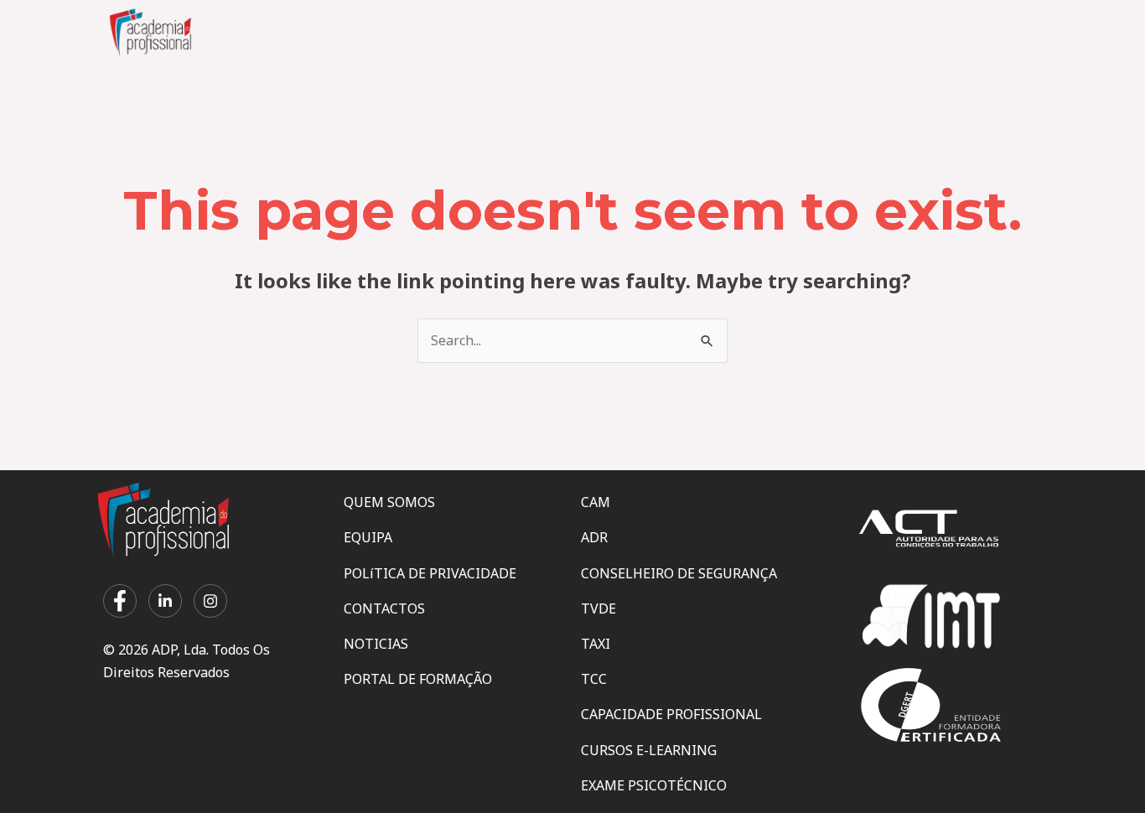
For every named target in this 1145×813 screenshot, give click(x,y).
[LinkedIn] (165, 601)
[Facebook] (120, 601)
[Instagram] (210, 601)
